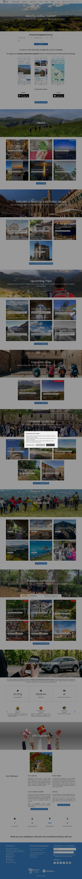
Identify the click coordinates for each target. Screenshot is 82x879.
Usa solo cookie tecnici (40, 444)
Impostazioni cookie (30, 444)
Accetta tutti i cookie (50, 444)
